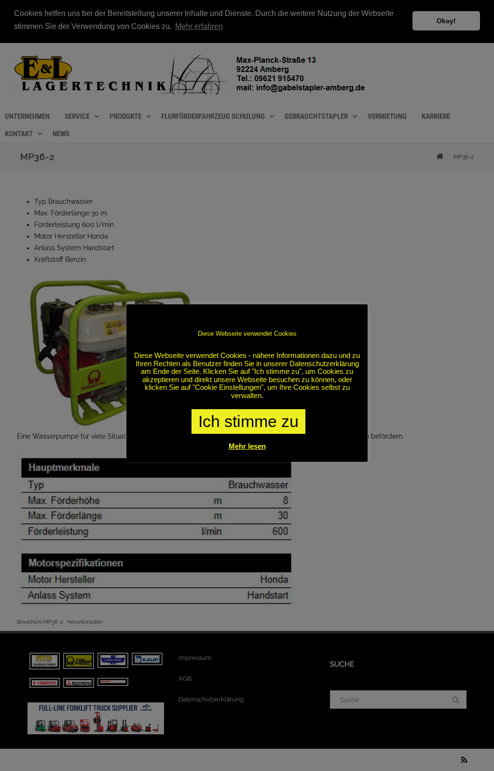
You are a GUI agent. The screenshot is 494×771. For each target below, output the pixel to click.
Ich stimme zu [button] (248, 421)
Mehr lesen (247, 446)
